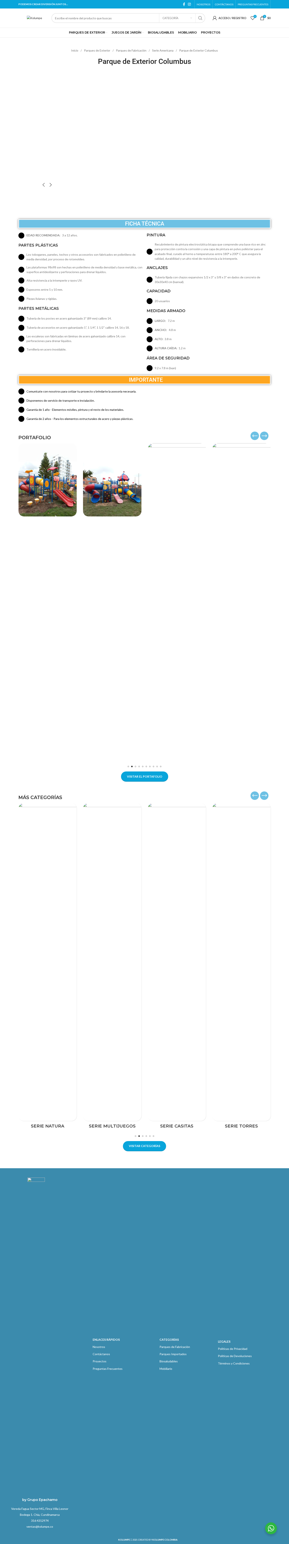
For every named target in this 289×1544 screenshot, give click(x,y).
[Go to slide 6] (146, 766)
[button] (43, 184)
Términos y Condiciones (234, 1363)
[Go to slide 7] (150, 766)
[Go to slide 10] (160, 766)
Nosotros (99, 1347)
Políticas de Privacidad (232, 1348)
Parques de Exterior (97, 50)
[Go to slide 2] (132, 766)
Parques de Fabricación (131, 50)
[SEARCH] (200, 18)
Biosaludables (169, 1361)
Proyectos (99, 1361)
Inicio (75, 50)
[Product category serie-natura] (47, 967)
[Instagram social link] (189, 4)
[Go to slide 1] (128, 766)
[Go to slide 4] (139, 766)
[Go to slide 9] (157, 766)
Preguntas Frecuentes (107, 1368)
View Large (71, 448)
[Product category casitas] (177, 967)
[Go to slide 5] (142, 766)
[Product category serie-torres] (241, 967)
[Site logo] (34, 18)
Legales (224, 1341)
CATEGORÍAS (169, 1339)
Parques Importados (173, 1354)
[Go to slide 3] (135, 766)
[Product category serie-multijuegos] (112, 967)
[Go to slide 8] (153, 766)
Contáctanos (101, 1354)
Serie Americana (163, 50)
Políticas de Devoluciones (235, 1356)
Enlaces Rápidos (106, 1339)
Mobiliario (166, 1368)
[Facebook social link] (184, 4)
